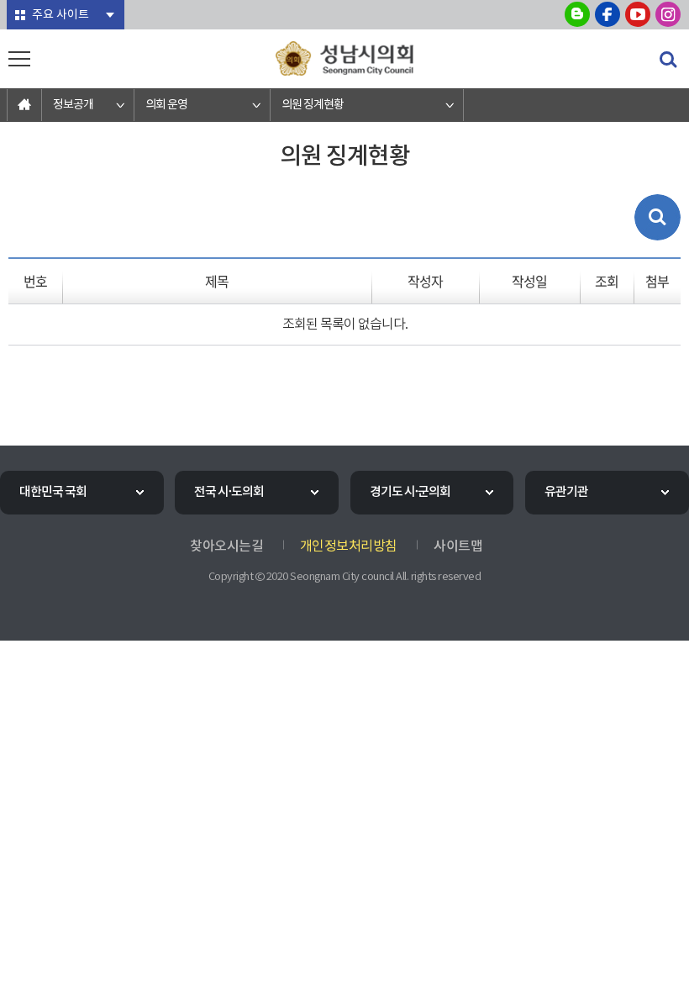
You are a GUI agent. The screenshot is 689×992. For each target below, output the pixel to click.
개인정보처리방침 (348, 546)
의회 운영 (166, 105)
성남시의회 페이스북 (607, 14)
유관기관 (566, 492)
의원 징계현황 (312, 105)
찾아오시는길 (226, 546)
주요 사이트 (60, 15)
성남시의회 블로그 (577, 14)
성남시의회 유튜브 (637, 14)
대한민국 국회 (53, 492)
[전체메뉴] (19, 58)
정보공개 (73, 105)
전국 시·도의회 (229, 492)
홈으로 (24, 105)
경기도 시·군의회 (410, 492)
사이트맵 (458, 546)
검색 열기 (668, 59)
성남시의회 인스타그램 (668, 14)
